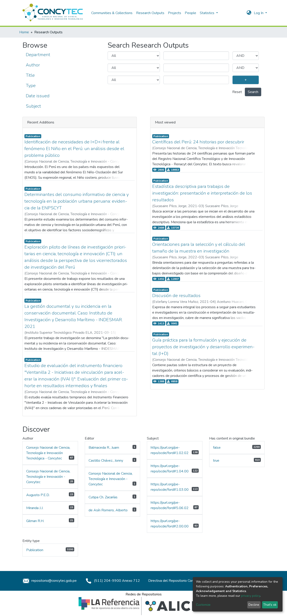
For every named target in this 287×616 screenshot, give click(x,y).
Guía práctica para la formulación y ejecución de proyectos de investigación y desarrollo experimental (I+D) (203, 347)
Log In (259, 13)
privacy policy (250, 596)
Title (30, 75)
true (216, 460)
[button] (249, 13)
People (190, 13)
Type (31, 86)
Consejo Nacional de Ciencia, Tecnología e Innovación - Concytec (48, 476)
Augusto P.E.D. (38, 495)
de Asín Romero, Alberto (108, 510)
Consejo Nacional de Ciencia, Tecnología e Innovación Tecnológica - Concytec (48, 453)
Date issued (38, 96)
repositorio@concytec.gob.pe (53, 580)
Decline (253, 605)
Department (38, 55)
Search (253, 91)
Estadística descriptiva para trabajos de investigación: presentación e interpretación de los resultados (202, 193)
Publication (34, 550)
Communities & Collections (112, 13)
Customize (203, 605)
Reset (237, 91)
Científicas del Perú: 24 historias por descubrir (198, 142)
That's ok (269, 605)
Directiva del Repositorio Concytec (175, 580)
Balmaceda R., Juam (104, 447)
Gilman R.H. (35, 520)
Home (24, 32)
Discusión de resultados (176, 296)
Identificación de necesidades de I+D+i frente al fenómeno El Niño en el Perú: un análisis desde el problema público (74, 148)
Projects (174, 13)
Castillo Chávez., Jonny (106, 460)
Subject (33, 106)
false (217, 447)
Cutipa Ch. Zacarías (103, 497)
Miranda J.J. (34, 508)
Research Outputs (150, 13)
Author (33, 65)
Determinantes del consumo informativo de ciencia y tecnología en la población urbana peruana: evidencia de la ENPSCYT (76, 201)
